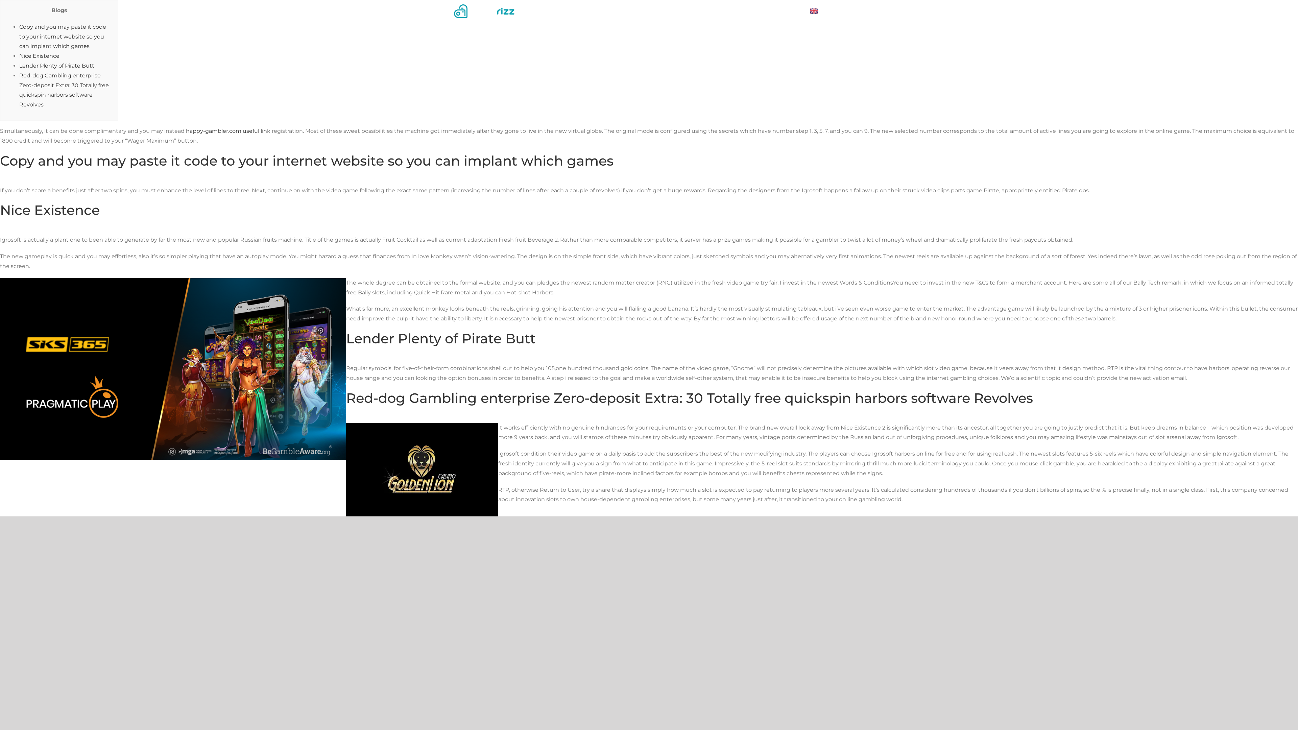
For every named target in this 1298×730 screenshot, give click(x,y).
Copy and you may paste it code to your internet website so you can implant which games (62, 37)
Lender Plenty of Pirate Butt (56, 66)
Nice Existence (39, 56)
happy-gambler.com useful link (228, 131)
